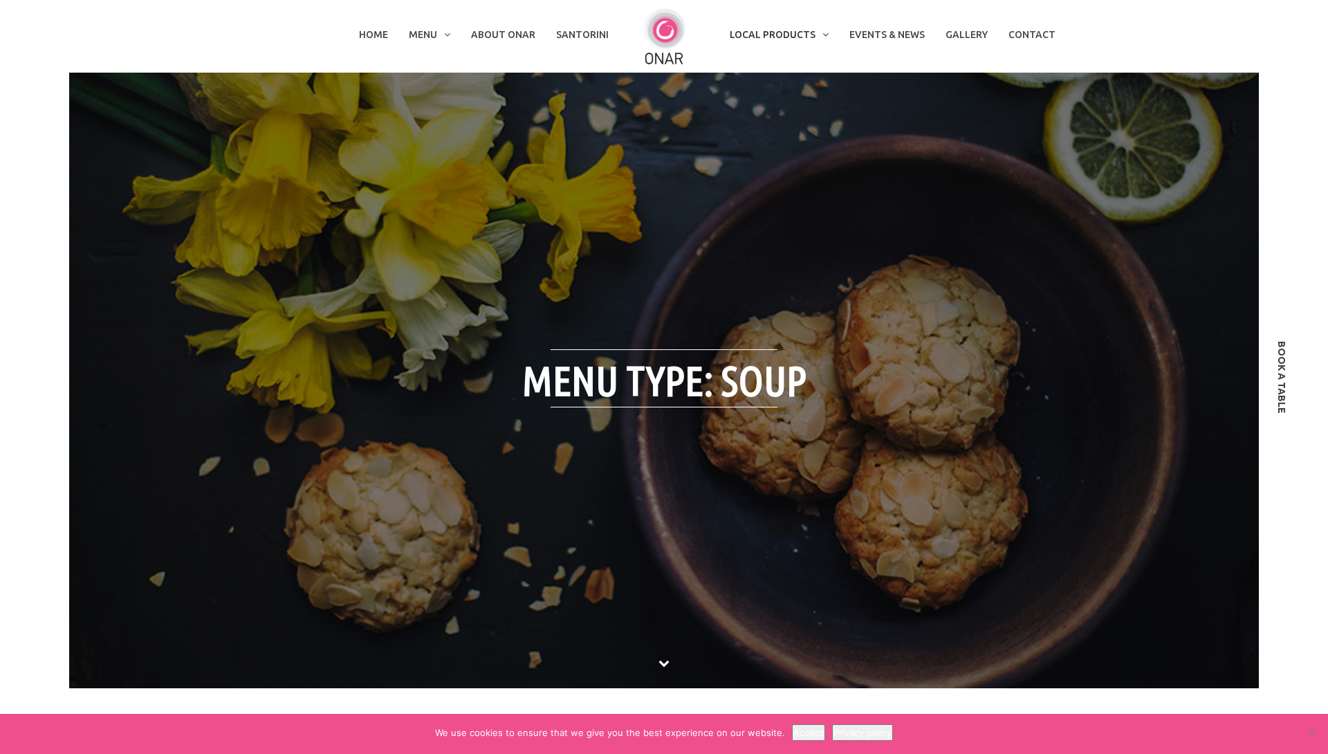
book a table (1281, 377)
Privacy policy (862, 732)
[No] (1311, 734)
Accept (808, 732)
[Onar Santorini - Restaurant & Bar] (664, 35)
